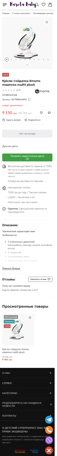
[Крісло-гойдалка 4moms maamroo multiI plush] (17, 326)
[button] (7, 57)
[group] (27, 42)
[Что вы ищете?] (37, 5)
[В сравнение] (49, 110)
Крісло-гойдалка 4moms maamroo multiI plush (15, 347)
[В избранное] (41, 110)
